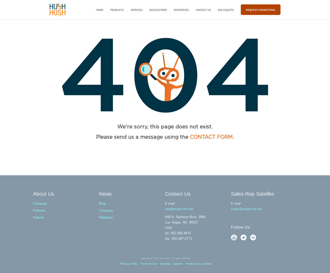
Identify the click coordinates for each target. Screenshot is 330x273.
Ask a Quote (226, 9)
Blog (102, 203)
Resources (181, 9)
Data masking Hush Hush (58, 9)
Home (99, 9)
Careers (178, 263)
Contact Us (203, 9)
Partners (39, 210)
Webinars (106, 217)
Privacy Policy (129, 263)
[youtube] (234, 239)
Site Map (165, 263)
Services (137, 9)
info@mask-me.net (179, 209)
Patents (39, 217)
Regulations (158, 9)
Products (117, 9)
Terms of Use (148, 263)
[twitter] (244, 239)
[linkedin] (253, 239)
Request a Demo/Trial (260, 9)
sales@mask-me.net (246, 209)
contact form (211, 137)
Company (40, 203)
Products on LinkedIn (198, 263)
